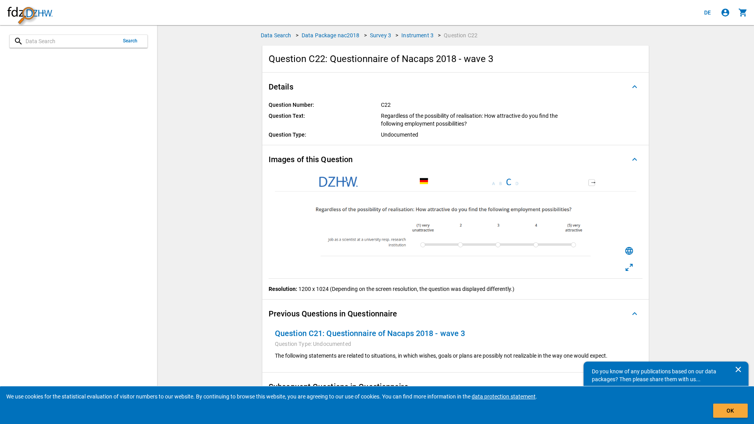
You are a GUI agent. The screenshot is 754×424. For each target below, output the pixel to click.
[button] (455, 87)
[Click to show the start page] (30, 13)
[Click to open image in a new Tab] (629, 267)
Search (130, 41)
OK (730, 411)
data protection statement (504, 396)
